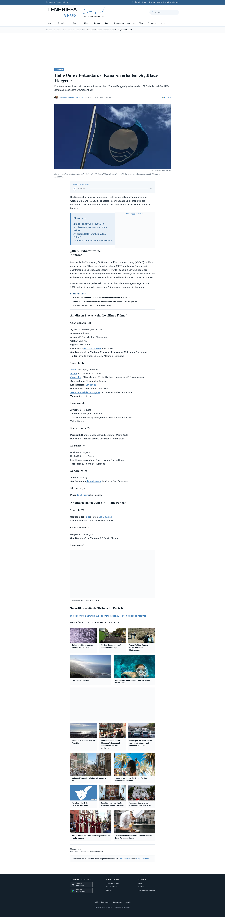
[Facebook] (132, 2)
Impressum (105, 902)
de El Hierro (83, 495)
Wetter (75, 23)
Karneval (97, 23)
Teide (87, 517)
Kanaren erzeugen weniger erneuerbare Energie (92, 306)
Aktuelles (71, 30)
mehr (163, 23)
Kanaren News (80, 30)
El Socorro (91, 385)
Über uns (109, 890)
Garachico (75, 377)
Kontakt (141, 887)
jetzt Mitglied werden (172, 2)
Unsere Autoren (111, 887)
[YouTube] (145, 2)
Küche (86, 23)
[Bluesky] (139, 2)
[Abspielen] (74, 189)
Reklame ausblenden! (134, 213)
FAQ (140, 883)
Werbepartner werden (146, 890)
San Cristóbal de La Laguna (85, 392)
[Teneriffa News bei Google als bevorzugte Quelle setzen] (164, 97)
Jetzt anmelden (125, 859)
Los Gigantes (105, 517)
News (50, 23)
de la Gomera (93, 481)
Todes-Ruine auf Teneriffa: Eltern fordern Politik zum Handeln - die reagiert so (105, 302)
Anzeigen (131, 23)
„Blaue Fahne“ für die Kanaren (88, 224)
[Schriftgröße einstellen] (68, 2)
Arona (73, 373)
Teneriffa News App (80, 879)
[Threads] (136, 2)
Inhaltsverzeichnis (112, 883)
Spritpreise (152, 23)
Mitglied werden (142, 859)
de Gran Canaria (92, 348)
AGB (96, 902)
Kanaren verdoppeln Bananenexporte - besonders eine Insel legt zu (100, 297)
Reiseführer (62, 23)
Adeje (73, 369)
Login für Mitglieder (155, 2)
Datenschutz (117, 902)
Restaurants (119, 23)
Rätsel (141, 23)
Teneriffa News (61, 30)
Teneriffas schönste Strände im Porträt (92, 240)
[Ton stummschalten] (151, 189)
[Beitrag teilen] (169, 97)
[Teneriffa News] (77, 12)
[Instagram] (142, 2)
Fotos (107, 23)
